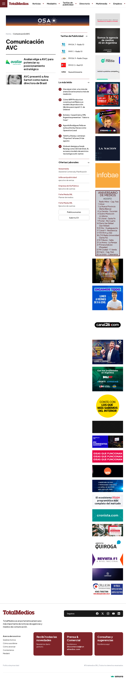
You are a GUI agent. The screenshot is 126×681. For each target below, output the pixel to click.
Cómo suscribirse (10, 643)
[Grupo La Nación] (107, 148)
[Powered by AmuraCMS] (117, 677)
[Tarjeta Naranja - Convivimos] (107, 559)
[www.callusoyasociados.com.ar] (107, 589)
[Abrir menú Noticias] (43, 3)
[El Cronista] (107, 515)
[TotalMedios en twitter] (102, 613)
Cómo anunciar (9, 646)
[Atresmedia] (107, 352)
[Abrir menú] (3, 3)
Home (8, 34)
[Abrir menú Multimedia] (109, 3)
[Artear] (107, 486)
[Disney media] (107, 94)
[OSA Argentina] (47, 20)
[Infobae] (107, 175)
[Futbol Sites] (107, 379)
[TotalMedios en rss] (119, 613)
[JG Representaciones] (107, 406)
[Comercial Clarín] (107, 530)
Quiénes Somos (9, 640)
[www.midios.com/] (107, 40)
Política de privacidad (11, 665)
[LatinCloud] (107, 574)
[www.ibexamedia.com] (107, 442)
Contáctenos (8, 650)
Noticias (36, 3)
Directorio (84, 3)
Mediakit (6, 653)
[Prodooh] (107, 501)
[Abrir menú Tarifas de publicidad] (76, 3)
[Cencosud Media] (107, 67)
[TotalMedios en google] (108, 613)
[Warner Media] (107, 271)
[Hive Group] (107, 427)
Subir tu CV (74, 218)
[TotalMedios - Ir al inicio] (19, 3)
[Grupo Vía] (107, 471)
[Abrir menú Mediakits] (59, 3)
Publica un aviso (74, 212)
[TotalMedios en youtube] (113, 613)
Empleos (117, 3)
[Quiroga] (107, 545)
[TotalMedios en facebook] (97, 613)
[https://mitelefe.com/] (107, 121)
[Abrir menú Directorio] (92, 3)
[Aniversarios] (107, 223)
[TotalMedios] (22, 613)
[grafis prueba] (107, 19)
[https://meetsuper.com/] (107, 456)
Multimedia (101, 3)
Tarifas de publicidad (68, 3)
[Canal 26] (107, 325)
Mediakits (52, 3)
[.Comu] (107, 298)
